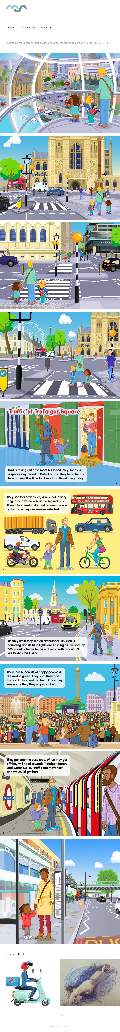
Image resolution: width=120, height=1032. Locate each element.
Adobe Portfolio (65, 1026)
